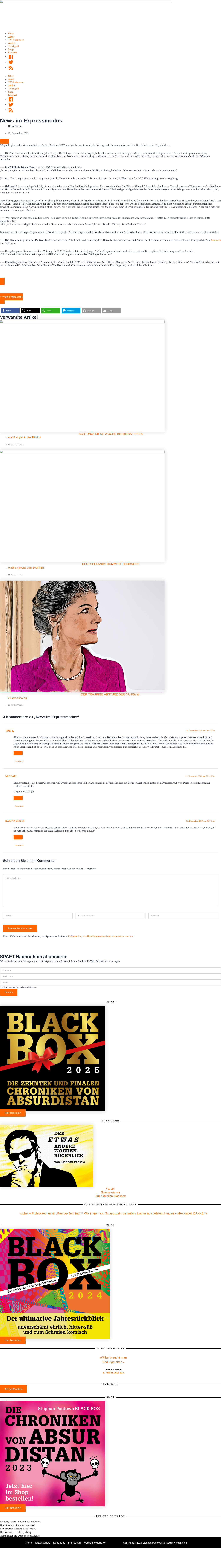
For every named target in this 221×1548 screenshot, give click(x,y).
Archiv (11, 43)
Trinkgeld (13, 46)
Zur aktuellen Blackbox (110, 1196)
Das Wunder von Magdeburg (15, 1532)
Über (11, 33)
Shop (11, 49)
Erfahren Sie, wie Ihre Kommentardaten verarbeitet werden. (101, 936)
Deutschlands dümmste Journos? (110, 564)
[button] (10, 310)
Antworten (19, 761)
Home (29, 1542)
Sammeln (216, 240)
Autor (11, 36)
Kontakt (12, 52)
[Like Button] (4, 141)
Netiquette (59, 1542)
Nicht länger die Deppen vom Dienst (20, 1535)
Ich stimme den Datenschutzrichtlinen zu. (20, 987)
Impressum (74, 1542)
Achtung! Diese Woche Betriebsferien (111, 433)
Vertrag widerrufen (95, 1542)
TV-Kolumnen (16, 40)
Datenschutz (42, 1542)
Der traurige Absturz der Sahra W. (110, 694)
